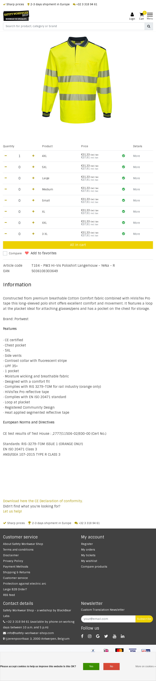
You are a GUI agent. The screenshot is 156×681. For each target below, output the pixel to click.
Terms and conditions (18, 549)
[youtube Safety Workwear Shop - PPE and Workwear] (114, 636)
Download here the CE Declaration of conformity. (43, 501)
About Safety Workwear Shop (23, 544)
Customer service (15, 578)
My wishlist (89, 561)
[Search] (148, 26)
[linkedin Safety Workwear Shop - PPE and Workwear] (122, 636)
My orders (88, 549)
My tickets (88, 555)
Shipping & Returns (16, 572)
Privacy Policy (13, 561)
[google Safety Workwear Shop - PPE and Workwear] (98, 636)
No (111, 666)
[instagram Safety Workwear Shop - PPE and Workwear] (89, 636)
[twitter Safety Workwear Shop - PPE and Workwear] (106, 636)
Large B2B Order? (15, 589)
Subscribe (144, 619)
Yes (91, 666)
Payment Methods (15, 566)
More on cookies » (145, 666)
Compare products (94, 566)
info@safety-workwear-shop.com (30, 633)
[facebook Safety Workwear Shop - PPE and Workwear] (82, 636)
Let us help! (12, 511)
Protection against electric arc (24, 583)
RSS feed (9, 595)
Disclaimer (11, 555)
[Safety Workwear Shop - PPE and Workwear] (16, 15)
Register (87, 544)
